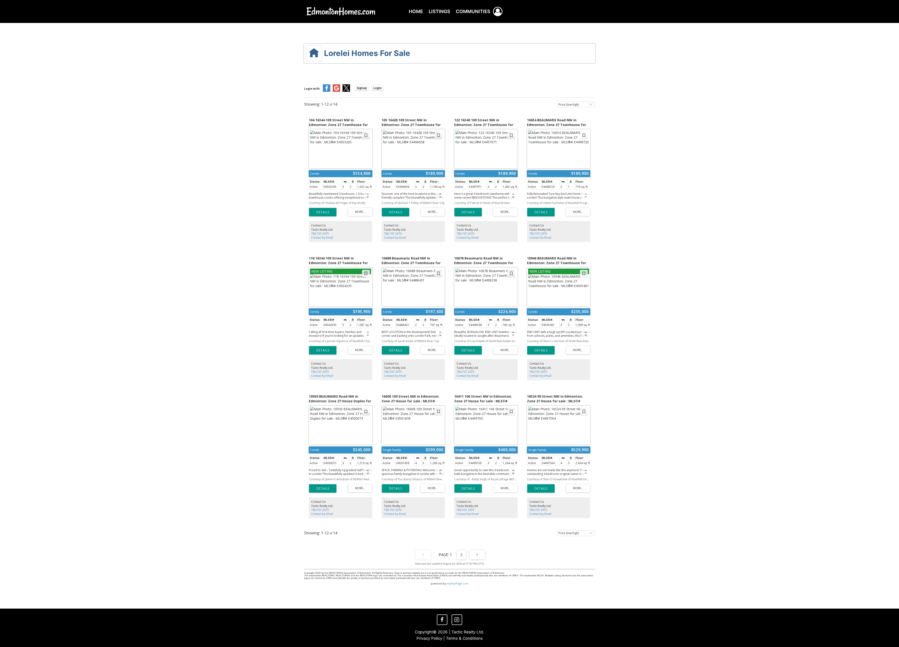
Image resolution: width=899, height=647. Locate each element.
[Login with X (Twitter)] (346, 91)
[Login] (497, 11)
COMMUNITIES (473, 11)
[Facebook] (442, 619)
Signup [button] (362, 88)
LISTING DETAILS (322, 212)
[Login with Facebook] (326, 91)
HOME (416, 11)
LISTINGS (439, 11)
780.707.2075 (320, 234)
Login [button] (377, 88)
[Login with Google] (336, 91)
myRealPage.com (457, 583)
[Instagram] (457, 619)
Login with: (312, 89)
